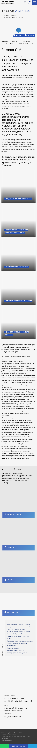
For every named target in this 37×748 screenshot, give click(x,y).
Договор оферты (6, 740)
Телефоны (26, 41)
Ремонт (15, 41)
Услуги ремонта (8, 43)
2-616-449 (29, 2)
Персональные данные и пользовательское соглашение (15, 737)
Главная (4, 41)
